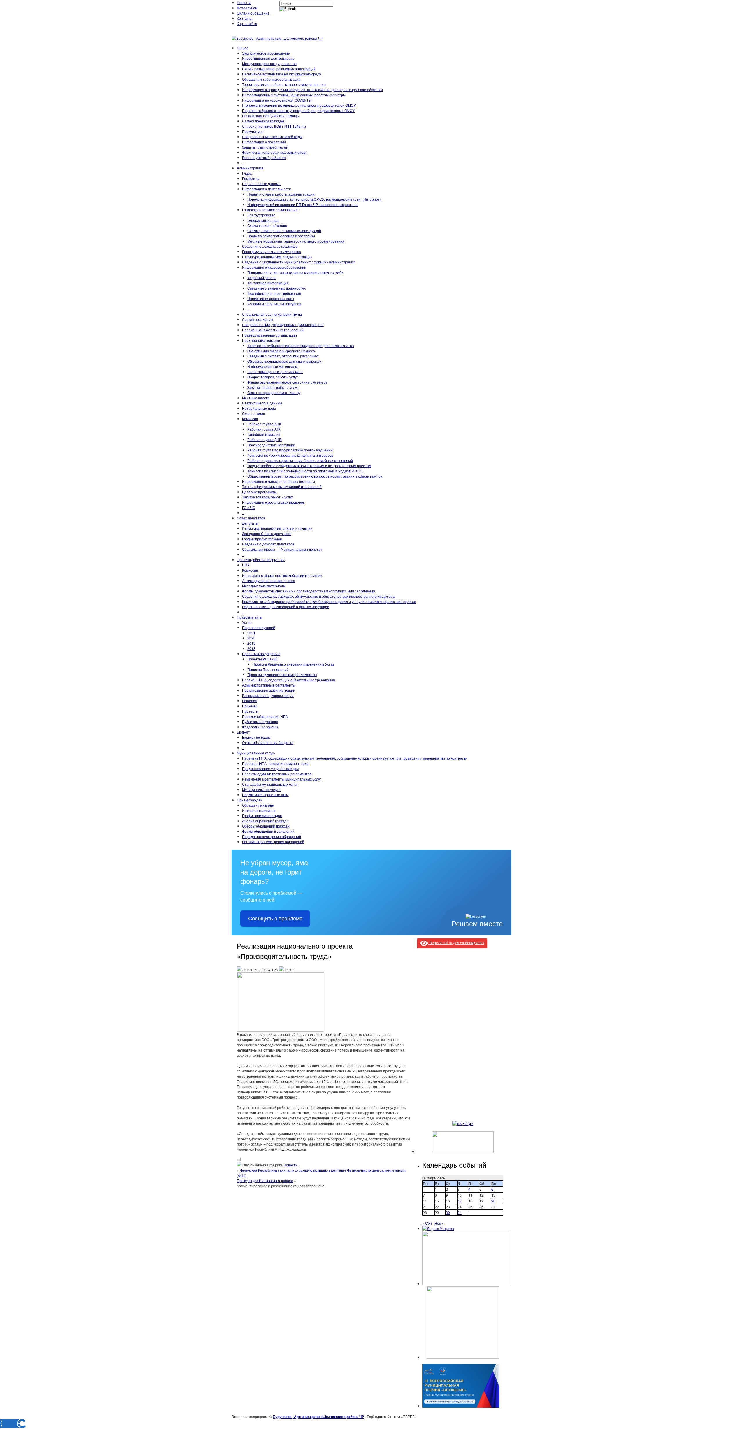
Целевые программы (259, 491)
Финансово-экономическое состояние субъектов (287, 382)
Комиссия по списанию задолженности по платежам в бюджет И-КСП (305, 470)
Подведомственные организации (269, 335)
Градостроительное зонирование (270, 209)
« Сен (427, 1223)
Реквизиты (250, 178)
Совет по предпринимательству (273, 392)
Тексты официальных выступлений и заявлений (282, 486)
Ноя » (439, 1223)
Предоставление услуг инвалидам (270, 768)
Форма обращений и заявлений (268, 831)
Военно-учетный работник (264, 157)
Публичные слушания (260, 721)
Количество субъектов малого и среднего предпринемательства (300, 345)
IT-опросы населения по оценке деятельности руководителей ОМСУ (299, 105)
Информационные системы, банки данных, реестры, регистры (294, 94)
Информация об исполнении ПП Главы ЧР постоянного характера (302, 204)
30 (448, 1212)
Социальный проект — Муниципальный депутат (282, 549)
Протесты (250, 711)
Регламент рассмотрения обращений (273, 841)
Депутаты (250, 523)
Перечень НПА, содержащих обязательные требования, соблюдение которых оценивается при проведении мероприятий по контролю (354, 758)
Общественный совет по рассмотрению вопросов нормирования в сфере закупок (314, 476)
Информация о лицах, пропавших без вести (278, 481)
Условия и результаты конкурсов (274, 303)
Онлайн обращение (253, 12)
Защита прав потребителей (265, 146)
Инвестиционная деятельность (268, 58)
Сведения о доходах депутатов (268, 543)
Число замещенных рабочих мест (275, 371)
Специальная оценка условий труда (272, 314)
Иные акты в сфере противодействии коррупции (282, 575)
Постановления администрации (268, 690)
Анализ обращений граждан (265, 820)
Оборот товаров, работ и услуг (272, 376)
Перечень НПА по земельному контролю (275, 763)
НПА (246, 564)
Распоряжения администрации (268, 695)
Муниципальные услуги (256, 752)
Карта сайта (247, 23)
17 (460, 1200)
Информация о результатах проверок (273, 502)
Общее (242, 47)
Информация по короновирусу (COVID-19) (277, 99)
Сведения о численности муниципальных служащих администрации (298, 261)
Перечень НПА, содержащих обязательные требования (288, 679)
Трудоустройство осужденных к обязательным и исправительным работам (309, 465)
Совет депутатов (251, 517)
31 (460, 1212)
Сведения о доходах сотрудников (269, 246)
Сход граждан (253, 413)
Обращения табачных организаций (271, 79)
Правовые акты (249, 617)
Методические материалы (264, 585)
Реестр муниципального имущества (271, 251)
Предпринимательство (261, 340)
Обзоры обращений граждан (266, 825)
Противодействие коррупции (271, 444)
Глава (247, 173)
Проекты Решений (262, 658)
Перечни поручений (258, 627)
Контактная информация (268, 282)
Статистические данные (262, 402)
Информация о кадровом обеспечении (274, 267)
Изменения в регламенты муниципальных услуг (281, 778)
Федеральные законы (260, 726)
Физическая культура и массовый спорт (274, 152)
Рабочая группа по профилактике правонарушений (290, 449)
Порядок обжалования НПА (265, 716)
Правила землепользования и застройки (281, 235)
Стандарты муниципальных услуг (269, 784)
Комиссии (250, 418)
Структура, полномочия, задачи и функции (277, 256)
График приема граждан (262, 815)
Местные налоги (255, 397)
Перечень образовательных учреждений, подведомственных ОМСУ (298, 110)
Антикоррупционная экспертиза (268, 580)
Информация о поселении (264, 141)
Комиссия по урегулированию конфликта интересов (290, 455)
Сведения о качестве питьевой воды (272, 136)
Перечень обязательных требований (273, 329)
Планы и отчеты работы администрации (281, 194)
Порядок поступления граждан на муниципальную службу (295, 272)
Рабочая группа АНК (264, 423)
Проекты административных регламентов (282, 674)
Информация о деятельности (266, 188)
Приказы (249, 705)
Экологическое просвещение (266, 52)
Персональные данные (261, 183)
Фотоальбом (247, 7)
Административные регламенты (268, 684)
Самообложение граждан (263, 120)
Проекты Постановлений (268, 669)
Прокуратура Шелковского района (265, 1180)
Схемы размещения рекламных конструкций (279, 68)
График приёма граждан (262, 538)
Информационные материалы (272, 366)
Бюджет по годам (256, 737)
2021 (251, 632)
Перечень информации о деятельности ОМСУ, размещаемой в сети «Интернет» (314, 199)
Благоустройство (261, 214)
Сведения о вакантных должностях (276, 288)
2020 (251, 637)
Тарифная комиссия (263, 434)
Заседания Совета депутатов (266, 533)
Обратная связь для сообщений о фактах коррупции (285, 606)
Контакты (245, 18)
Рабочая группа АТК (263, 429)
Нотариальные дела (259, 408)
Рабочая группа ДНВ (264, 439)
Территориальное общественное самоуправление (284, 84)
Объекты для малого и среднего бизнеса (281, 350)
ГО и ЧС (248, 507)
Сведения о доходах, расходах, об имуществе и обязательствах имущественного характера (318, 596)
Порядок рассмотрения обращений (271, 836)
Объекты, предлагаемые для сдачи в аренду (284, 361)
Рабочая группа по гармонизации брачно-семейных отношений (300, 460)
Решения (249, 700)
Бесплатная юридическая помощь (270, 115)
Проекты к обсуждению (261, 653)
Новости (244, 2)
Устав (246, 622)
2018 (251, 648)
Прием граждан (249, 799)
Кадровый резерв (261, 277)
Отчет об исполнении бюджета (267, 742)
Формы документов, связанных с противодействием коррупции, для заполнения (308, 590)
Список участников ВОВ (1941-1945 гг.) (274, 126)
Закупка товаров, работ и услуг (272, 387)
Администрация (250, 167)
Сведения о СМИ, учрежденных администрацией (283, 324)
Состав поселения (257, 319)
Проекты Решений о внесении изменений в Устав (293, 664)
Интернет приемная (259, 810)
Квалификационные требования (274, 293)
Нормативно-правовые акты (270, 298)
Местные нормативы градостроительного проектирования (296, 241)
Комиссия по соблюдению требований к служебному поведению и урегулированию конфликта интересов (329, 601)
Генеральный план (263, 220)
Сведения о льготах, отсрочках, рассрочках (283, 355)
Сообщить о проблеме (275, 919)
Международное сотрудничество (269, 63)
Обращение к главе (258, 805)
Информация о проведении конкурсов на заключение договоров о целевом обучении (312, 89)
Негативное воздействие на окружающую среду (281, 73)
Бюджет (243, 731)
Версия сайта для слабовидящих (456, 942)
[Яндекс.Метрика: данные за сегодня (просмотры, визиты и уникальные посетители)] (438, 1228)
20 (493, 1200)
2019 (251, 643)
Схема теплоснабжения (267, 225)
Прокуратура (253, 131)
